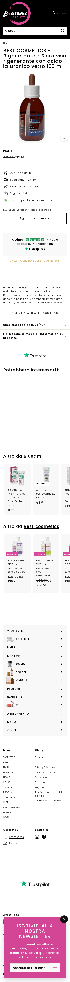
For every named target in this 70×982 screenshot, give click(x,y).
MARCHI (7, 812)
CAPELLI (7, 787)
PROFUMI (8, 792)
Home (6, 43)
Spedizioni (41, 782)
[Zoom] (64, 137)
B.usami (33, 456)
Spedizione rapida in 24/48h (24, 325)
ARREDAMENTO (11, 807)
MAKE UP (8, 772)
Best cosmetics (42, 527)
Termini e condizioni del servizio (48, 794)
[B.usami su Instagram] (37, 837)
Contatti (39, 762)
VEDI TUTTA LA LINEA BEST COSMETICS (35, 313)
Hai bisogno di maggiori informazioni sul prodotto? (33, 336)
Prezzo (8, 151)
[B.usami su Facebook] (44, 837)
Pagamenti (41, 787)
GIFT (5, 802)
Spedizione (23, 210)
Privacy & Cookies (45, 767)
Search (39, 757)
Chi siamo (41, 777)
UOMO (6, 777)
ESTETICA (8, 762)
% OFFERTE (9, 757)
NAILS (6, 767)
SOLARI (7, 782)
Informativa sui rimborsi (49, 800)
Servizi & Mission (45, 772)
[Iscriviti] (54, 967)
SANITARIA (9, 797)
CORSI (6, 817)
